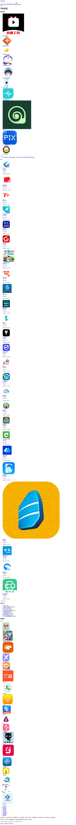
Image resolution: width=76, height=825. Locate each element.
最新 (1, 159)
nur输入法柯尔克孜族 (7, 610)
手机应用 (8, 4)
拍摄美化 (25, 157)
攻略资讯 (12, 4)
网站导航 (4, 814)
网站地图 (4, 815)
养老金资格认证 (6, 613)
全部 (3, 157)
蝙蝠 (4, 605)
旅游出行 (14, 157)
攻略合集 (19, 4)
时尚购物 (29, 157)
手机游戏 (4, 4)
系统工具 (6, 157)
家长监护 (4, 807)
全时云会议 (5, 608)
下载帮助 (4, 809)
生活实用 (18, 157)
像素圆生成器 (6, 611)
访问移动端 (5, 813)
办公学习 (21, 157)
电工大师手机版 (6, 615)
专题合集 (15, 4)
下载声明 (4, 810)
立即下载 (4, 169)
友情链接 (4, 811)
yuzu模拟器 (5, 612)
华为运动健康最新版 (8, 616)
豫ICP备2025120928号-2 (8, 823)
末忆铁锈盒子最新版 (7, 606)
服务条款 (4, 808)
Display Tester (5, 609)
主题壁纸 (10, 157)
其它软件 (33, 157)
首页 (1, 4)
